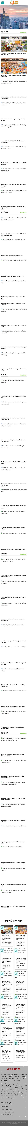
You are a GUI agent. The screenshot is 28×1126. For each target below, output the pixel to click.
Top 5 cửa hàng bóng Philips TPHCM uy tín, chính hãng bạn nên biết (13, 799)
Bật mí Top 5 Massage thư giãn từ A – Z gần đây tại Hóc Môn (13, 347)
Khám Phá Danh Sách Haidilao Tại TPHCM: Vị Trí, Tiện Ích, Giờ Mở (13, 207)
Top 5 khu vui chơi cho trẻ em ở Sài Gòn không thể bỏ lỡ (13, 863)
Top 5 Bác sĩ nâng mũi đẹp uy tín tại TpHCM (11, 255)
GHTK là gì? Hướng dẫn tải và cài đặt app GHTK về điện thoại (13, 641)
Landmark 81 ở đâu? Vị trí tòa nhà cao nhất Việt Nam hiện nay (12, 619)
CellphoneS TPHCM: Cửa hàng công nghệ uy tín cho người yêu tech (14, 97)
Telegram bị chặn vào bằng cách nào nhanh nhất (13, 549)
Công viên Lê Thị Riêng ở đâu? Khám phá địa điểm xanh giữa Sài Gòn (13, 576)
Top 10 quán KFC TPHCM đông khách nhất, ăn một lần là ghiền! (13, 185)
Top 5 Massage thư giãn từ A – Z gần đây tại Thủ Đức (13, 297)
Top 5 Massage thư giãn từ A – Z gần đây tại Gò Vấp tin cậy (14, 369)
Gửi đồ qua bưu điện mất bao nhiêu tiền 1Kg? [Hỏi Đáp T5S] (13, 663)
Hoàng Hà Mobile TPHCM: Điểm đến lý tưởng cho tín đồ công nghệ (13, 141)
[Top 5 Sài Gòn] (14, 2)
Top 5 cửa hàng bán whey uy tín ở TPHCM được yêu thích (13, 326)
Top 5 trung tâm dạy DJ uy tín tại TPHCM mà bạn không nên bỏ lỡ (13, 907)
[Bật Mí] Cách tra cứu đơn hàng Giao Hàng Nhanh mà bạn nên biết (13, 418)
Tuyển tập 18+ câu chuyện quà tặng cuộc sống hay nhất (13, 885)
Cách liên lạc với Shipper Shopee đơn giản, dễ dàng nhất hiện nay (13, 484)
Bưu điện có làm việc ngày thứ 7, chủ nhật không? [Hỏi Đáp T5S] (13, 685)
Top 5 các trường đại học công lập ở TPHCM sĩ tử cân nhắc (13, 821)
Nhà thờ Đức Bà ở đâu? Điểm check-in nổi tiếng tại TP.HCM (13, 598)
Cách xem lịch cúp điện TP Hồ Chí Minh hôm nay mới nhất (13, 528)
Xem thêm (23, 32)
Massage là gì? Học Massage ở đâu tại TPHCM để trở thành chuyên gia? (13, 234)
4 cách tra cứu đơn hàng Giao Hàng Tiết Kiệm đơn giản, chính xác (13, 440)
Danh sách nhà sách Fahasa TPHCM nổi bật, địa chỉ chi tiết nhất (13, 76)
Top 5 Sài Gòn (5, 1074)
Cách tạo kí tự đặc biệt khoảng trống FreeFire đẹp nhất (13, 506)
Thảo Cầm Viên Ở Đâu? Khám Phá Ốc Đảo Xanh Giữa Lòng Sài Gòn (12, 755)
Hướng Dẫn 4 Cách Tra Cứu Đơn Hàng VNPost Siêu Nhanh (13, 397)
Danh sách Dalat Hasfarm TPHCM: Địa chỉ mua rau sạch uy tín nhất (13, 54)
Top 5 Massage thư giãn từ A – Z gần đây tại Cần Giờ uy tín (13, 304)
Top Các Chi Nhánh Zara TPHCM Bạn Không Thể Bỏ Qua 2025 (13, 163)
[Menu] (2, 2)
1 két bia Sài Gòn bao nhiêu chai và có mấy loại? (13, 706)
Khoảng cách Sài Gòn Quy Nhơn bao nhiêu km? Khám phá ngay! (12, 728)
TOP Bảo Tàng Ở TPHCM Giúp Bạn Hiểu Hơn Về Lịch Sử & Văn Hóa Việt (7, 1029)
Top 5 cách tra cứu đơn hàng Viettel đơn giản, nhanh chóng (14, 462)
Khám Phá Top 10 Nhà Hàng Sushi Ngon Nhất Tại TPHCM (13, 119)
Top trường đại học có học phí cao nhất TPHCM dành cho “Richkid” (12, 777)
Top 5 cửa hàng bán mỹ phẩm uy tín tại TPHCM (12, 276)
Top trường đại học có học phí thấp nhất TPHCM (13, 842)
